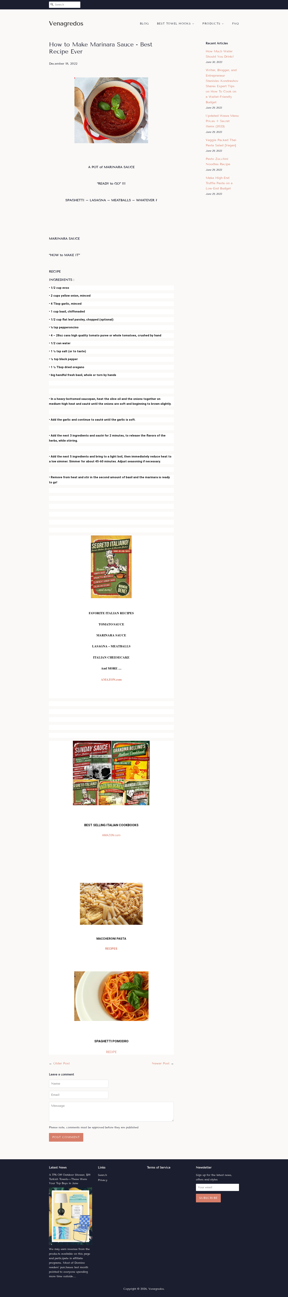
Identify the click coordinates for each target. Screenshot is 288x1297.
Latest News (58, 1167)
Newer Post (160, 1063)
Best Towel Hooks (174, 23)
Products (212, 23)
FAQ (235, 23)
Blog (144, 23)
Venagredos (156, 1289)
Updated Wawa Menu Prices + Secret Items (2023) (222, 121)
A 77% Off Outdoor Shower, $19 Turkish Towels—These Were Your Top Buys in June (69, 1179)
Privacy (102, 1180)
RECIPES (111, 948)
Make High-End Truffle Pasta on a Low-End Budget (219, 183)
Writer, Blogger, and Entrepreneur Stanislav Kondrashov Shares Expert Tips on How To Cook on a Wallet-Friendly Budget (222, 86)
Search (102, 1175)
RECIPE (111, 1052)
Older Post (61, 1063)
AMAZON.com (111, 679)
